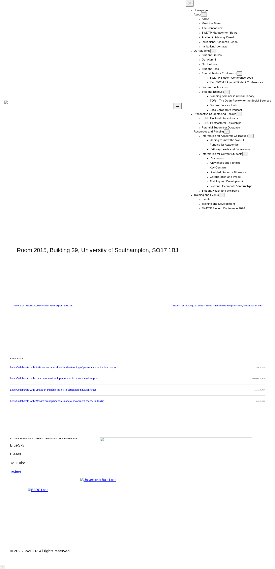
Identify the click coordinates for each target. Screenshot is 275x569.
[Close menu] (190, 3)
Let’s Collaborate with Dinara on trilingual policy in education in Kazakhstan (53, 389)
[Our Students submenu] (213, 51)
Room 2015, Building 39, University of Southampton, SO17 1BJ (43, 305)
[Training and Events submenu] (221, 195)
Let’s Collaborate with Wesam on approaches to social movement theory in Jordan (57, 401)
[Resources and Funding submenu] (227, 131)
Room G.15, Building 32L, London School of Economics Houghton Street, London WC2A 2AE (217, 305)
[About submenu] (204, 14)
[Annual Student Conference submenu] (239, 73)
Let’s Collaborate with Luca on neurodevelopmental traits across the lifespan (53, 378)
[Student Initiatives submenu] (227, 92)
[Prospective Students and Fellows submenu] (239, 114)
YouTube (17, 463)
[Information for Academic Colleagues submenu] (251, 136)
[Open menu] (178, 106)
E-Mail (15, 454)
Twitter (15, 472)
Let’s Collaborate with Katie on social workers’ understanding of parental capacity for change (63, 367)
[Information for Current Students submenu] (245, 154)
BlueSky (17, 445)
